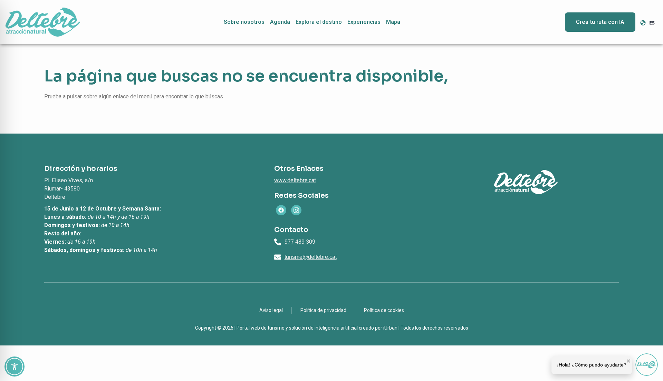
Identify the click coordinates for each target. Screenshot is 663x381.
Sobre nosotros (244, 22)
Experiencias (364, 22)
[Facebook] (281, 210)
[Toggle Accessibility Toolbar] (14, 366)
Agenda (280, 22)
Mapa (393, 22)
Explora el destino (319, 22)
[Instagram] (296, 210)
